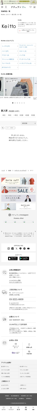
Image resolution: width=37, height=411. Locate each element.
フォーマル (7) (6, 63)
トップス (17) (6, 46)
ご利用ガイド (23, 385)
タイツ (31, 170)
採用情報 (28, 398)
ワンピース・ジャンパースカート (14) (26, 46)
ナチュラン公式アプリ (15, 282)
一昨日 (15, 115)
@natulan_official (18, 218)
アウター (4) (5, 55)
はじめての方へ (5, 385)
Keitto (9, 170)
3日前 (21, 115)
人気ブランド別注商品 (25, 376)
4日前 (27, 115)
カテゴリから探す (5, 370)
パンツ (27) (5, 51)
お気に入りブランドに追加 (28, 30)
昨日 (9, 115)
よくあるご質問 (5, 388)
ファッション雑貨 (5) (8, 59)
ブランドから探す (24, 370)
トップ (3, 170)
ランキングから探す (24, 373)
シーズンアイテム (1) (25, 63)
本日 (4, 115)
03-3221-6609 (16, 299)
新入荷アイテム (5, 366)
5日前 (33, 115)
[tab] (13, 103)
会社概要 (21, 398)
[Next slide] (35, 231)
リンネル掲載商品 (5, 376)
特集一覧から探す (5, 373)
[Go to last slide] (1, 231)
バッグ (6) (22, 55)
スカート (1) (22, 51)
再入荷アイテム (23, 366)
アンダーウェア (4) (24, 59)
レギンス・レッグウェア (20, 170)
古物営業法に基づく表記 (11, 398)
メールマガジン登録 (14, 280)
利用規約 (7, 395)
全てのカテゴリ (6, 67)
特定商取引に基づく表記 (26, 395)
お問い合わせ (23, 388)
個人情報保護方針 (15, 395)
